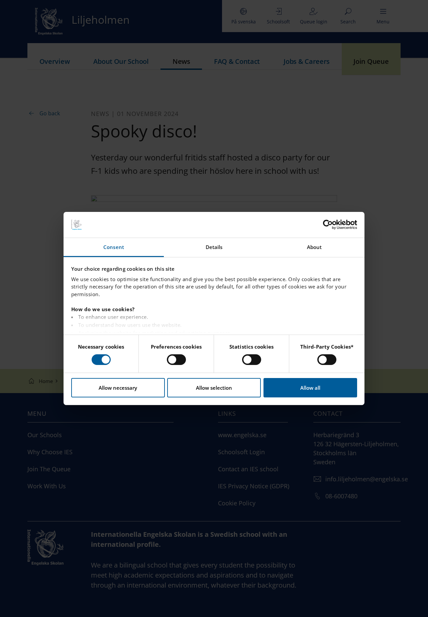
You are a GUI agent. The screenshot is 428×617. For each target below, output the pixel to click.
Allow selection (214, 387)
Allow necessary (118, 387)
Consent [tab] (113, 247)
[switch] (176, 359)
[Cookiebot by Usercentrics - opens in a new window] (328, 225)
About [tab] (314, 247)
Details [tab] (214, 247)
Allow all (310, 387)
